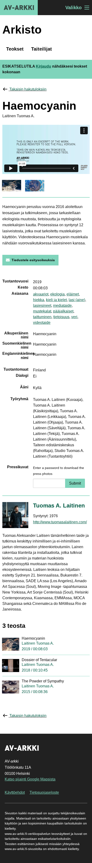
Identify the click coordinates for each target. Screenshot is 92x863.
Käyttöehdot (15, 792)
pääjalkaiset (63, 311)
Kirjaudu (43, 66)
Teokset (15, 49)
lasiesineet (42, 306)
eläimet (73, 294)
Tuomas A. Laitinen (59, 505)
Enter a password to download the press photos (58, 471)
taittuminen (42, 317)
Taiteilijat (41, 49)
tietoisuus (61, 317)
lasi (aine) (77, 300)
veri (74, 317)
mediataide (62, 306)
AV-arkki (19, 7)
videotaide (41, 323)
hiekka (38, 300)
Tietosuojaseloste (44, 792)
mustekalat (42, 311)
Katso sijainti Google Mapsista (30, 779)
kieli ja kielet (56, 300)
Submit (75, 483)
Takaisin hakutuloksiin (27, 89)
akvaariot (40, 294)
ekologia (57, 294)
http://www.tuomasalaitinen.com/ (60, 522)
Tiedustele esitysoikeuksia (33, 260)
